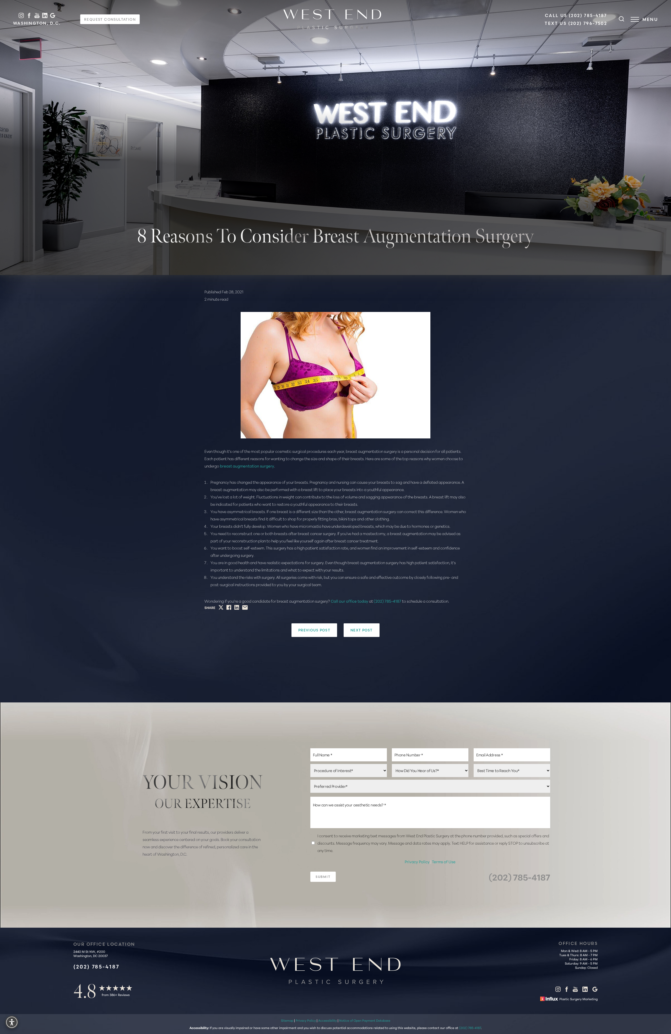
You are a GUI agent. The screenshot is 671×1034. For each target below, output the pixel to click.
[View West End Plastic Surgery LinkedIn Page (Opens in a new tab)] (44, 15)
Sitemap (287, 1020)
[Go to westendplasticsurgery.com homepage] (332, 19)
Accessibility (327, 1020)
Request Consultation (110, 19)
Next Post (361, 630)
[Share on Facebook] (228, 607)
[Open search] (621, 19)
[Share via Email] (245, 607)
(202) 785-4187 (387, 601)
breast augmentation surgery (247, 466)
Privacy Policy (417, 861)
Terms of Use (444, 861)
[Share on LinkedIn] (236, 607)
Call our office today (349, 601)
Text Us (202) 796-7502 (576, 23)
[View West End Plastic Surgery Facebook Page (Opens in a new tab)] (29, 15)
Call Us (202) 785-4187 (576, 15)
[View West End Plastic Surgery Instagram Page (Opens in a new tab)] (21, 15)
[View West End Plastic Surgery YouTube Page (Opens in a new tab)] (37, 15)
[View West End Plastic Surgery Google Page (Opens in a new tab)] (52, 15)
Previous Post (314, 630)
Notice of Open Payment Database (364, 1020)
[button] (635, 19)
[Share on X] (221, 607)
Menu (650, 19)
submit (323, 877)
